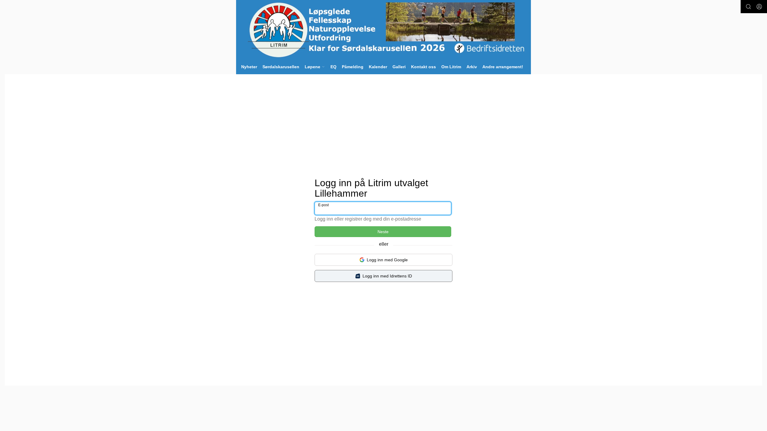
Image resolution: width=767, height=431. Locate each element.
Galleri (399, 66)
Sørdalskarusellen (280, 66)
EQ (333, 66)
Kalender (378, 66)
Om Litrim (451, 66)
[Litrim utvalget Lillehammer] (383, 29)
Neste (383, 231)
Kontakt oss (423, 66)
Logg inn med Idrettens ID (387, 276)
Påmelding (352, 66)
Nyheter (249, 66)
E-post (323, 205)
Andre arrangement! (502, 66)
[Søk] (748, 6)
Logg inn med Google (387, 259)
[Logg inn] (759, 6)
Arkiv (471, 66)
